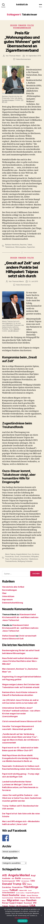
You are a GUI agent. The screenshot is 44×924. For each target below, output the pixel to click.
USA (32, 905)
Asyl (33, 875)
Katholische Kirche (21, 898)
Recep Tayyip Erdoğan (12, 903)
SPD (35, 903)
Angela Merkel (21, 554)
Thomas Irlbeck (15, 56)
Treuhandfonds (11, 561)
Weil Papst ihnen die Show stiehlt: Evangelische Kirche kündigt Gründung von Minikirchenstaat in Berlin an (20, 758)
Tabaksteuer (9, 247)
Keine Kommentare (23, 59)
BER (13, 878)
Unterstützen (8, 596)
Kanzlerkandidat (7, 898)
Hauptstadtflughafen (32, 893)
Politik (30, 25)
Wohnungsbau (20, 247)
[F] (22, 838)
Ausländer (6, 878)
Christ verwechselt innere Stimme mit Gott (22, 721)
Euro (29, 554)
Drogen (13, 25)
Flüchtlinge (31, 887)
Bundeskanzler (26, 878)
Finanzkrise (9, 556)
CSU (32, 881)
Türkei (12, 906)
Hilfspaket (35, 556)
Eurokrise (35, 554)
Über (4, 593)
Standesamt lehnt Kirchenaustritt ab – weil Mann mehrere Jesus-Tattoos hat (20, 617)
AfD (4, 875)
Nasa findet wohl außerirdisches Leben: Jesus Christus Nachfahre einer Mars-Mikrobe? (20, 661)
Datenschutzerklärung (12, 603)
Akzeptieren (22, 921)
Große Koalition (20, 893)
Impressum (7, 599)
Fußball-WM (23, 890)
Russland (28, 903)
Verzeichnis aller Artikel (13, 587)
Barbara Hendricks (12, 245)
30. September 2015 (33, 56)
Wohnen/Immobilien (22, 28)
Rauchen (23, 245)
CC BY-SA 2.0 (13, 331)
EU (24, 883)
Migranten (13, 900)
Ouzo (7, 559)
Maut (4, 900)
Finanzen (22, 25)
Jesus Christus (32, 895)
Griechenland (25, 556)
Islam (23, 895)
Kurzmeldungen (9, 590)
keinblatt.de (22, 4)
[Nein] (41, 915)
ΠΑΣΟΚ (16, 329)
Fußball (14, 890)
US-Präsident (22, 906)
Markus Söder (35, 898)
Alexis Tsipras (10, 554)
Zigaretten (31, 247)
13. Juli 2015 (33, 281)
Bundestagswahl (8, 881)
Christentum (25, 881)
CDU (18, 881)
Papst (22, 901)
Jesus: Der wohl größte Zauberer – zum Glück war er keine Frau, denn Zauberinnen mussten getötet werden (21, 798)
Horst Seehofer (11, 895)
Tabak (29, 245)
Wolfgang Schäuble (25, 561)
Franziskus (5, 890)
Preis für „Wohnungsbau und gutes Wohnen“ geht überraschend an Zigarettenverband (22, 42)
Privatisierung (15, 559)
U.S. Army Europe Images (12, 99)
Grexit (17, 556)
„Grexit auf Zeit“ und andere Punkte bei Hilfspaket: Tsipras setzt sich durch (22, 269)
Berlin (18, 878)
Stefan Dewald (9, 636)
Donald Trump (11, 883)
